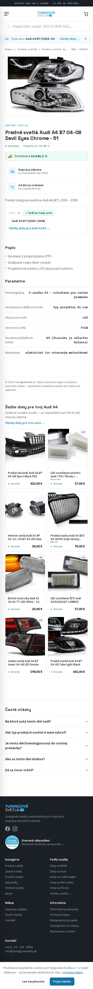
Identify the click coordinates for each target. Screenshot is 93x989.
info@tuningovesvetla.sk (21, 951)
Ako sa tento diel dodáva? (46, 759)
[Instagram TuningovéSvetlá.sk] (15, 828)
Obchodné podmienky (64, 909)
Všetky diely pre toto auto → (25, 423)
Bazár (9, 893)
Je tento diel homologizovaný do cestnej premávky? (46, 745)
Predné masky (14, 877)
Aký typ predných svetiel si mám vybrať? (46, 732)
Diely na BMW (58, 866)
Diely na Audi (58, 871)
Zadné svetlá (13, 871)
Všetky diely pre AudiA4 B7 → (29, 228)
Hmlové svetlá (14, 888)
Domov (9, 49)
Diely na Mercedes (62, 882)
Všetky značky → (61, 893)
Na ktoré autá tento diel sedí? (46, 721)
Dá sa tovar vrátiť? (46, 770)
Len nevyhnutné (33, 981)
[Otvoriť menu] (6, 14)
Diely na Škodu (59, 888)
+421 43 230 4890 (19, 947)
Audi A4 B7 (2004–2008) (28, 221)
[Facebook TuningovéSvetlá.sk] (7, 828)
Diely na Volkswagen (63, 877)
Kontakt (10, 920)
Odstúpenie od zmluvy (64, 926)
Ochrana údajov (60, 915)
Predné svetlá (27, 49)
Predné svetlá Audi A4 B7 (60, 49)
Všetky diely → (70, 39)
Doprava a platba (16, 909)
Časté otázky (13, 915)
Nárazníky (11, 882)
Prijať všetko (62, 981)
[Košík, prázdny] (86, 14)
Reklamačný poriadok (64, 920)
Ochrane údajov (73, 972)
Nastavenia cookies (62, 931)
